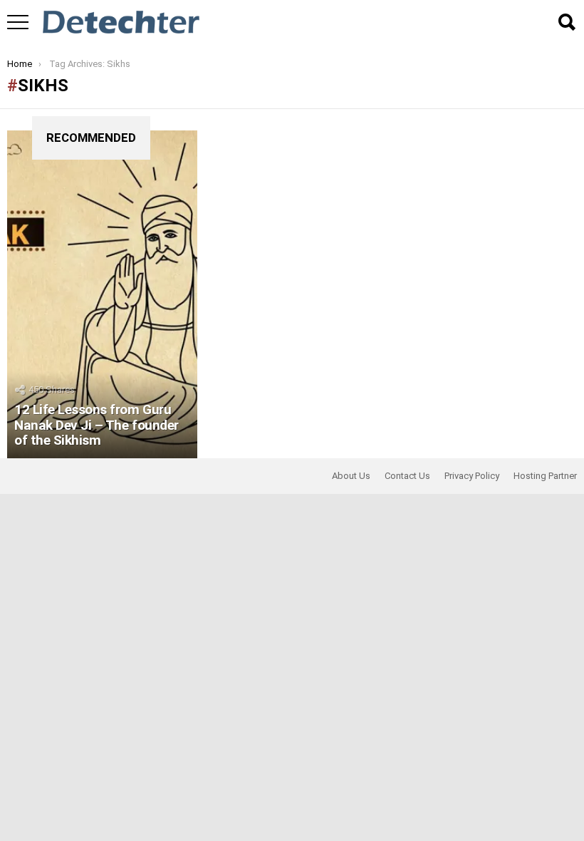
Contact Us (407, 475)
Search (566, 22)
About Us (351, 475)
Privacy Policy (471, 475)
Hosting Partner (545, 475)
